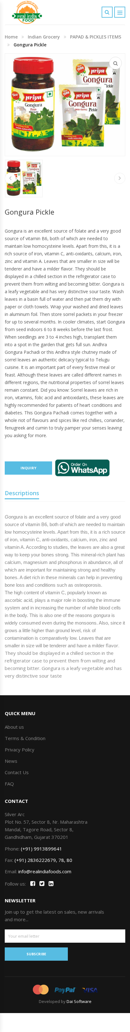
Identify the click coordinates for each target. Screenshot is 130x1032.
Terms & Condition (25, 738)
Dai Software (79, 1001)
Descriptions (22, 493)
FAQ (9, 783)
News (11, 761)
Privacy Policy (19, 749)
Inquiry (28, 468)
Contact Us (17, 772)
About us (14, 727)
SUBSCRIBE (36, 954)
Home (11, 37)
